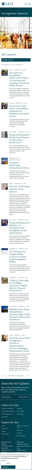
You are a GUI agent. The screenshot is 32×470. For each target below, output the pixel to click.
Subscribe (22, 397)
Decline (8, 463)
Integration (4, 417)
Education (19, 408)
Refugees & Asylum (6, 414)
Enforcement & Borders (7, 411)
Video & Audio (5, 434)
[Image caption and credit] (29, 45)
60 (13, 375)
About (3, 425)
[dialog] (16, 461)
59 (10, 375)
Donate (3, 431)
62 (19, 375)
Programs (19, 433)
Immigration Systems (7, 408)
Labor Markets (21, 411)
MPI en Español (21, 436)
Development (20, 414)
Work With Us (5, 428)
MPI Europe (20, 430)
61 (16, 375)
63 (22, 375)
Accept (5, 467)
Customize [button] (4, 460)
